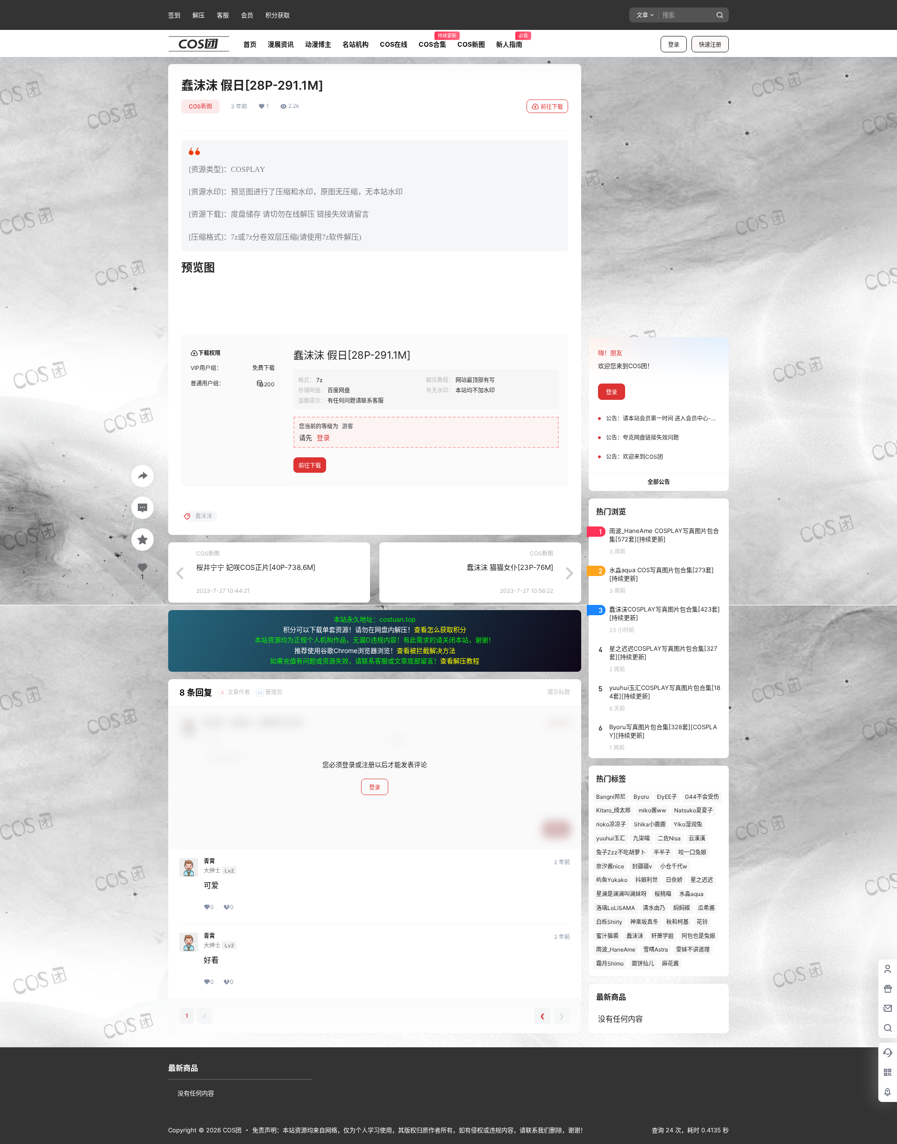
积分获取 (277, 15)
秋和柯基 (677, 921)
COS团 (231, 1130)
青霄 (209, 861)
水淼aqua (691, 893)
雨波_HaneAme (615, 949)
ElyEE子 (667, 796)
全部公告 (659, 481)
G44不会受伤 (702, 796)
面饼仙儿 (643, 963)
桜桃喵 (663, 893)
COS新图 (200, 106)
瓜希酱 (706, 907)
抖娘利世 (646, 879)
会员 (247, 15)
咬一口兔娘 (692, 852)
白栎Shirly (609, 921)
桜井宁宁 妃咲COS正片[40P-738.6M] (255, 567)
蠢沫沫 (634, 935)
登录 (673, 44)
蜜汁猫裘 (607, 935)
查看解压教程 (459, 661)
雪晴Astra (655, 949)
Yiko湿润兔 (688, 824)
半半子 (662, 852)
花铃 (702, 921)
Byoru (641, 796)
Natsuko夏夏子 (693, 810)
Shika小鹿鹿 (650, 824)
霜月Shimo (610, 963)
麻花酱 (670, 963)
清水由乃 (654, 907)
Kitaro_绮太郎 (613, 810)
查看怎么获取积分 (440, 629)
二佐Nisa (669, 838)
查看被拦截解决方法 (426, 650)
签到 (174, 15)
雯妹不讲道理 (693, 949)
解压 (198, 15)
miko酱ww (652, 810)
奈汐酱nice (610, 866)
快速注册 (710, 44)
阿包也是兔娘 (698, 935)
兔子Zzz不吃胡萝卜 (621, 852)
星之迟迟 (702, 879)
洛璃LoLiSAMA (615, 907)
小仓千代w (673, 866)
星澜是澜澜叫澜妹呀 (621, 893)
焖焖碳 (681, 907)
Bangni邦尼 (611, 796)
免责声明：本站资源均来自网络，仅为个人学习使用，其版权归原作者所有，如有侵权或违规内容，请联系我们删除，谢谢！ (419, 1130)
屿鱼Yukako (611, 879)
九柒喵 (641, 838)
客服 (223, 15)
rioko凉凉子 (611, 824)
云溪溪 (697, 838)
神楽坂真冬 (644, 921)
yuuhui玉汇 (610, 838)
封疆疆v (642, 866)
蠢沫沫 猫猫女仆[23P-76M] (510, 567)
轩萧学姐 (662, 935)
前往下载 (552, 106)
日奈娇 (674, 879)
